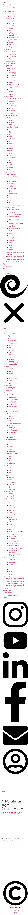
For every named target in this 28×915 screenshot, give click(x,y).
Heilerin (11, 186)
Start (4, 2)
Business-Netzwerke (11, 16)
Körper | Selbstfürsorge (12, 86)
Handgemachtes (10, 61)
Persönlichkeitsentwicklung (16, 223)
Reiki (10, 190)
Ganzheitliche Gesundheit (13, 51)
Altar (10, 141)
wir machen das (7, 4)
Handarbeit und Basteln (15, 214)
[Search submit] (1, 794)
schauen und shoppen (9, 11)
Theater (11, 249)
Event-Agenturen (13, 237)
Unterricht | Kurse (10, 207)
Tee (10, 134)
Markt (10, 245)
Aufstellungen (12, 181)
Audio (10, 153)
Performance (12, 110)
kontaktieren (6, 273)
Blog (4, 268)
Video (10, 162)
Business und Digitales (15, 211)
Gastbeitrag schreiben (12, 270)
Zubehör (11, 47)
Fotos (10, 155)
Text (10, 160)
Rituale (10, 192)
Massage (11, 91)
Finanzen (8, 49)
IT (6, 67)
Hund (10, 200)
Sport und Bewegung (14, 228)
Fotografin (11, 103)
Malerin (11, 108)
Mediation (11, 35)
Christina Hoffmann (11, 812)
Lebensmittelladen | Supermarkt (14, 113)
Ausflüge (11, 42)
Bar (9, 117)
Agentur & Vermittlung (15, 98)
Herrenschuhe (12, 79)
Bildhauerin (12, 101)
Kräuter (11, 146)
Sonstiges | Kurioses (11, 176)
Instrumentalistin (13, 107)
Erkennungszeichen (11, 8)
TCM (10, 58)
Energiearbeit (12, 185)
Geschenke (9, 60)
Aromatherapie (13, 53)
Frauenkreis (12, 240)
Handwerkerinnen (10, 63)
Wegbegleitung (13, 39)
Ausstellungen (12, 233)
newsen (5, 271)
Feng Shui (11, 25)
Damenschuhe (12, 75)
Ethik (7, 6)
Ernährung (11, 23)
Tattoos (11, 94)
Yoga (10, 195)
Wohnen (8, 251)
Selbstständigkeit (13, 37)
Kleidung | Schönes (11, 68)
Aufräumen (12, 20)
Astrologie (11, 179)
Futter (10, 199)
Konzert (11, 242)
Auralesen (11, 183)
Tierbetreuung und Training (16, 206)
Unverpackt (12, 171)
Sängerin (11, 112)
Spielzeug (11, 46)
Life (10, 32)
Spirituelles (9, 178)
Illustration (11, 159)
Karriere (11, 28)
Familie (8, 41)
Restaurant (11, 122)
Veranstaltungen (10, 232)
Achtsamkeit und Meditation (16, 209)
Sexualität (11, 93)
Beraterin (11, 21)
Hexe (10, 145)
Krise (10, 30)
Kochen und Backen (14, 216)
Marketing (11, 34)
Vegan (10, 124)
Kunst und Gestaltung (14, 218)
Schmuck (11, 82)
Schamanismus (13, 193)
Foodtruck (11, 120)
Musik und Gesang (14, 219)
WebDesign (12, 164)
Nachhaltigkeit (10, 166)
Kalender (5, 263)
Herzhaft (11, 129)
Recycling (11, 169)
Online (10, 247)
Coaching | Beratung (11, 18)
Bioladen (11, 167)
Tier (7, 197)
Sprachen (11, 230)
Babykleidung (12, 72)
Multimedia (9, 150)
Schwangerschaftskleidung (16, 84)
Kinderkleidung (13, 80)
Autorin (11, 100)
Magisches (8, 140)
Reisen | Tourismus (11, 174)
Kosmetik (11, 89)
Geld (10, 27)
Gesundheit (12, 212)
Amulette (11, 143)
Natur (10, 221)
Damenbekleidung (13, 74)
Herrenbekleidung (13, 77)
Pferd (10, 204)
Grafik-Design (12, 157)
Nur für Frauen (10, 173)
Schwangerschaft (13, 44)
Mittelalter (11, 148)
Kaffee (10, 131)
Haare (10, 87)
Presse (7, 9)
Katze (10, 202)
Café (10, 119)
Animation (11, 152)
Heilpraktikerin (13, 54)
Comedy (11, 235)
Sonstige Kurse (13, 225)
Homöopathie (12, 56)
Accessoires (12, 70)
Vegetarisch (12, 126)
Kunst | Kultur (9, 96)
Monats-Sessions (7, 266)
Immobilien (9, 65)
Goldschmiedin (13, 105)
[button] (14, 300)
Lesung (10, 244)
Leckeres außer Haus (11, 115)
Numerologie (12, 188)
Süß (10, 133)
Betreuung (8, 13)
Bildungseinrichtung (11, 14)
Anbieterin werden (8, 265)
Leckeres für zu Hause (12, 127)
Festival (11, 238)
